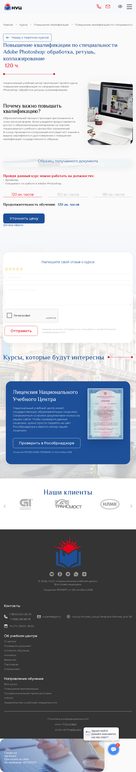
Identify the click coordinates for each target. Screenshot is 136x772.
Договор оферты (13, 224)
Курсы (23, 24)
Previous (5, 506)
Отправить (21, 331)
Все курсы (10, 684)
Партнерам (11, 664)
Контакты (10, 655)
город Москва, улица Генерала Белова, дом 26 (102, 616)
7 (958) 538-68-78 (20, 619)
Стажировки (12, 669)
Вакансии (10, 659)
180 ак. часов (113, 194)
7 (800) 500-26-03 (20, 614)
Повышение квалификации (51, 24)
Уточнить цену (24, 218)
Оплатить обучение (16, 650)
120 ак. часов (23, 194)
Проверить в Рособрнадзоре (46, 443)
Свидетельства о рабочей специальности (30, 702)
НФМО (8, 698)
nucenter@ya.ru (51, 616)
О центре (10, 641)
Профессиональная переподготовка (27, 693)
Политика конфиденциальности (68, 718)
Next (131, 506)
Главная (8, 24)
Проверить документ (17, 646)
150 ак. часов (68, 194)
